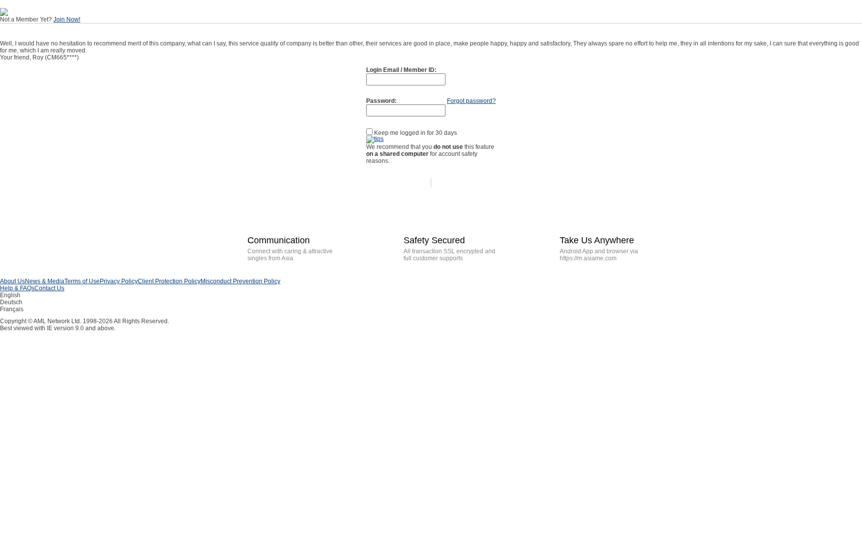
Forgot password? (471, 100)
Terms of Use (82, 281)
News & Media (44, 281)
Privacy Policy (119, 281)
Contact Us (49, 288)
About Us (12, 281)
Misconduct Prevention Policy (240, 281)
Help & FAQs (17, 288)
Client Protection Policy (169, 281)
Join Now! (66, 19)
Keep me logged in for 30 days (415, 132)
